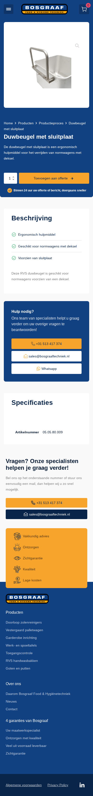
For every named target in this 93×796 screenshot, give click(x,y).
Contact (11, 709)
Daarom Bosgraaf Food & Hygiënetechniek (38, 694)
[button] (8, 9)
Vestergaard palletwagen (24, 630)
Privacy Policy (57, 785)
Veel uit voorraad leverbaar (26, 746)
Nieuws (11, 701)
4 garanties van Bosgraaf (27, 721)
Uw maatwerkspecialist (23, 730)
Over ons (13, 684)
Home (8, 123)
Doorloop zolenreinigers (24, 622)
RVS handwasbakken (22, 661)
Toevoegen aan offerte (51, 178)
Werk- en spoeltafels (21, 645)
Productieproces (51, 123)
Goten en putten (18, 668)
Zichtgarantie (16, 753)
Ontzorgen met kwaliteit (23, 738)
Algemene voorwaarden (24, 785)
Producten (26, 123)
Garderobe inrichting (21, 638)
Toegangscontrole (19, 653)
